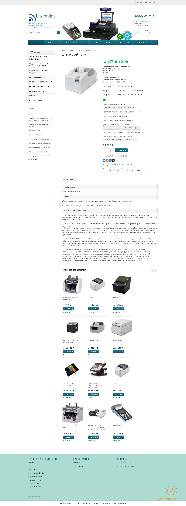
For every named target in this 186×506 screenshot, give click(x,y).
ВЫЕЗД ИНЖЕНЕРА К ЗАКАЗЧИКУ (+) (119, 120)
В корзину (122, 150)
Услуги (108, 42)
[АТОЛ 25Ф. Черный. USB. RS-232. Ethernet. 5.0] (72, 327)
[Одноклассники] (107, 160)
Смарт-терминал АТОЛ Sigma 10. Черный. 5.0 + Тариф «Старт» (96, 385)
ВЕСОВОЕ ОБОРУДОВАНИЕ (39, 86)
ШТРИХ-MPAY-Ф (118, 426)
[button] (152, 270)
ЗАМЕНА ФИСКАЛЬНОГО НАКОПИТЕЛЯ (38, 58)
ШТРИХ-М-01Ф (93, 340)
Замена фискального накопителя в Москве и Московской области (39, 119)
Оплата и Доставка (74, 42)
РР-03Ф (90, 298)
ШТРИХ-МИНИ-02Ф (119, 340)
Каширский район (34, 480)
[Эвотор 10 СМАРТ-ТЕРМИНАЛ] (72, 370)
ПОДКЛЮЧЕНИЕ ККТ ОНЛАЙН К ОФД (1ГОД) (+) (122, 132)
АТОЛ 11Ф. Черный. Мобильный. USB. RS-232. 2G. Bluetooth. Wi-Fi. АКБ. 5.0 (97, 428)
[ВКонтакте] (104, 160)
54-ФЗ (95, 42)
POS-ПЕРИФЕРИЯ (35, 100)
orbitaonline (44, 16)
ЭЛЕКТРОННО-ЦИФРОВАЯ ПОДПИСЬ (39, 71)
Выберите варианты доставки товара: (118, 137)
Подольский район (35, 487)
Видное (31, 466)
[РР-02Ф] (122, 370)
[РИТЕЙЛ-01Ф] (122, 284)
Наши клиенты (145, 42)
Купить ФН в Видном (35, 135)
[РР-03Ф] (97, 284)
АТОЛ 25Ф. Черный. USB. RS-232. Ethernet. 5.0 (71, 341)
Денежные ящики (34, 114)
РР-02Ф (115, 383)
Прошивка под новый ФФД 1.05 (38, 152)
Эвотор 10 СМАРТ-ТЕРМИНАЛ (69, 384)
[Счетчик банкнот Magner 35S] (72, 413)
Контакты (124, 42)
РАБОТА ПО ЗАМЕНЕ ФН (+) (116, 116)
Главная (36, 42)
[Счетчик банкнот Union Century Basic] (72, 284)
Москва (31, 463)
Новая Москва (33, 483)
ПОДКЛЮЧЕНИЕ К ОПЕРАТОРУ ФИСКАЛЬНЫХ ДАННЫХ (40, 65)
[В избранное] (81, 309)
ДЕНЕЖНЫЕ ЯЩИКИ (36, 91)
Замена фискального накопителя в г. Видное (40, 125)
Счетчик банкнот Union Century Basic (71, 299)
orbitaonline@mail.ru (126, 466)
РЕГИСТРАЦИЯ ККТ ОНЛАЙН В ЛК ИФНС (118, 125)
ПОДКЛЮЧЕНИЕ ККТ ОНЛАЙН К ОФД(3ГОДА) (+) (123, 112)
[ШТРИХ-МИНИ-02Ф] (122, 327)
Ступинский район (35, 476)
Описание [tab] (69, 179)
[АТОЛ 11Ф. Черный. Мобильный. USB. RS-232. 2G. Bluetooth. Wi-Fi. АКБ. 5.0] (97, 413)
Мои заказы (77, 463)
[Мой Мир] (110, 160)
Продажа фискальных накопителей (39, 147)
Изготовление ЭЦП (34, 130)
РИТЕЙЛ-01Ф (117, 298)
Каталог (51, 42)
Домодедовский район (36, 473)
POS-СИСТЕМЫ (34, 96)
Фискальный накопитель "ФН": (115, 104)
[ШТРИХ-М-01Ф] (97, 327)
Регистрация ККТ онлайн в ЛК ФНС (39, 156)
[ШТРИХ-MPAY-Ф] (122, 413)
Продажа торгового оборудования (118, 169)
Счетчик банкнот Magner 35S (72, 427)
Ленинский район (34, 470)
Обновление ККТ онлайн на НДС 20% (129, 171)
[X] (113, 160)
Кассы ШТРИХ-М (127, 165)
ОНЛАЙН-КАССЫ (116, 165)
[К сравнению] (77, 309)
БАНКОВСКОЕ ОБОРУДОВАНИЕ (41, 82)
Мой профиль (78, 466)
